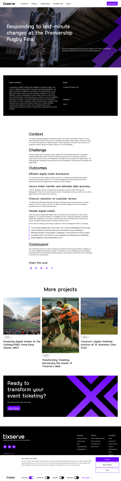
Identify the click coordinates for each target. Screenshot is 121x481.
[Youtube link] (9, 447)
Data (78, 444)
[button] (24, 4)
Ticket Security (81, 441)
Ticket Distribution (82, 446)
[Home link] (9, 3)
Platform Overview (82, 438)
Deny (107, 470)
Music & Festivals (95, 441)
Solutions (80, 435)
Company (112, 435)
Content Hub (112, 441)
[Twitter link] (14, 447)
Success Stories (113, 444)
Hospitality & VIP (95, 444)
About (110, 438)
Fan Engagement (81, 449)
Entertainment (95, 446)
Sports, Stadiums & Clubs (98, 438)
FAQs (110, 452)
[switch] (47, 477)
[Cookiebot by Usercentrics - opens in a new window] (10, 478)
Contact (111, 454)
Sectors (93, 435)
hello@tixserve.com (8, 453)
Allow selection (107, 465)
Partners (111, 446)
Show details (85, 477)
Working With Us (113, 449)
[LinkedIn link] (5, 447)
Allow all (107, 459)
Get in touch (112, 3)
